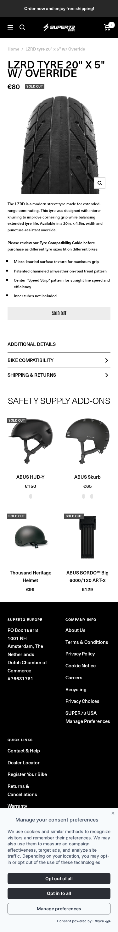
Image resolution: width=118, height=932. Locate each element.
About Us (75, 630)
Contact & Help (24, 750)
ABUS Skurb (87, 476)
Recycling (76, 689)
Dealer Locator (24, 762)
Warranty (17, 805)
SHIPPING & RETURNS (32, 374)
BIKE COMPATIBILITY (30, 360)
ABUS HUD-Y (30, 476)
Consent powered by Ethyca (80, 921)
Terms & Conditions (86, 641)
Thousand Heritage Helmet (30, 576)
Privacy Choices (82, 701)
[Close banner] (114, 812)
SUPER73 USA (81, 712)
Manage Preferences (87, 721)
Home (13, 49)
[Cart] (107, 27)
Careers (73, 677)
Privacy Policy (80, 653)
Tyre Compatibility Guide (61, 242)
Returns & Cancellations (22, 790)
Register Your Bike (27, 774)
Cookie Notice (80, 665)
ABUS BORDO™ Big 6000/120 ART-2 (87, 576)
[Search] (22, 27)
